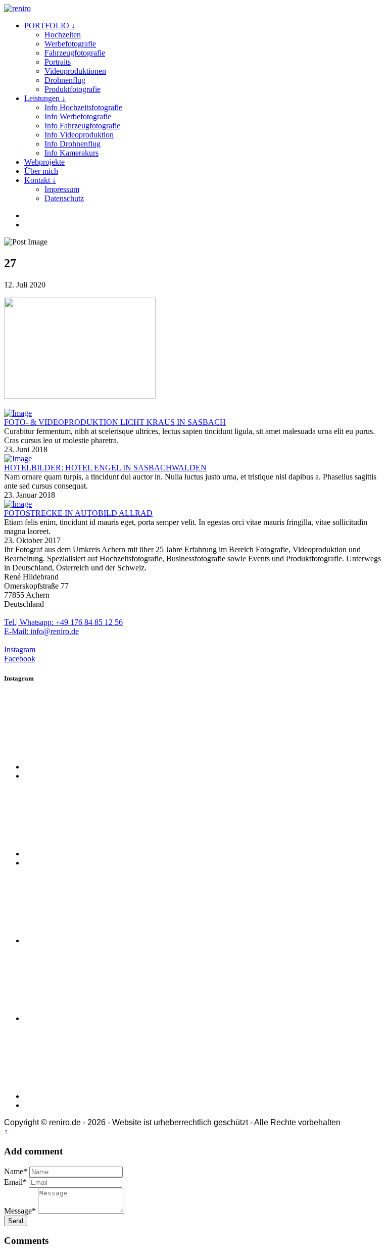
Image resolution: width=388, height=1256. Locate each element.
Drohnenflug (64, 80)
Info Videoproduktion (79, 134)
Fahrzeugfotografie (74, 53)
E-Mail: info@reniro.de (41, 631)
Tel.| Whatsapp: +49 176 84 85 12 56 (63, 622)
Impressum (61, 189)
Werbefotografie (70, 43)
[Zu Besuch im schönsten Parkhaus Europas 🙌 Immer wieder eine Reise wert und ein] (100, 1018)
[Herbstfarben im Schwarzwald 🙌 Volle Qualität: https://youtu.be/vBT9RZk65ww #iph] (100, 766)
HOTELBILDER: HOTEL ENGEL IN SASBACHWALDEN (105, 467)
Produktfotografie (72, 89)
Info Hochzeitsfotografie (83, 107)
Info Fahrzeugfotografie (82, 125)
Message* (20, 1210)
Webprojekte (44, 162)
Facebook (19, 658)
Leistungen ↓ (45, 98)
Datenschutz (64, 198)
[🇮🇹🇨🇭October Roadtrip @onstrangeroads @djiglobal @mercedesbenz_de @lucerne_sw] (100, 1096)
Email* (15, 1182)
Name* (15, 1171)
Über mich (41, 171)
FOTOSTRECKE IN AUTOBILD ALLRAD (78, 513)
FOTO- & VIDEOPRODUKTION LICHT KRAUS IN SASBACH (115, 422)
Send (15, 1221)
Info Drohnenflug (72, 143)
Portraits (57, 62)
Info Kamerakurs (71, 153)
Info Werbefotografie (77, 116)
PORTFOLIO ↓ (49, 25)
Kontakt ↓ (40, 180)
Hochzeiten (62, 34)
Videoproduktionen (75, 71)
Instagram (19, 649)
